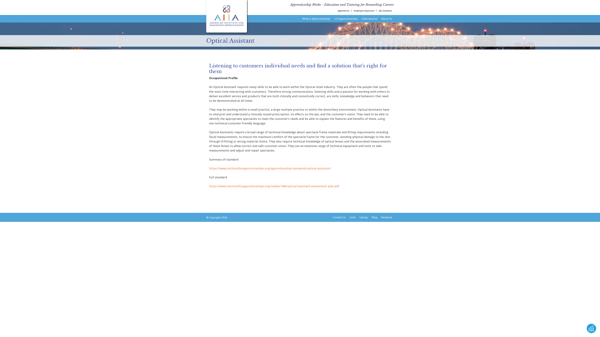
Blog (374, 217)
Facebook (386, 217)
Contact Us (339, 217)
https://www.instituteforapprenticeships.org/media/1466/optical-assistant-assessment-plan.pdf (274, 186)
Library (364, 217)
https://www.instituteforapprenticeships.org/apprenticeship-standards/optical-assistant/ (270, 168)
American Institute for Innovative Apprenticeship (226, 15)
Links (353, 217)
